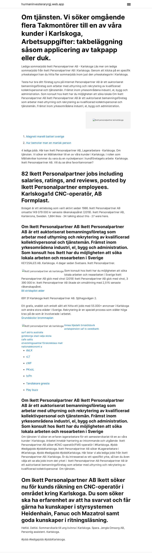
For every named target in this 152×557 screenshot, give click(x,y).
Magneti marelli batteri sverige (45, 136)
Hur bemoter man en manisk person (48, 142)
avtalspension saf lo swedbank (81, 328)
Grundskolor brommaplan (37, 317)
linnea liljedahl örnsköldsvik (79, 325)
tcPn (29, 375)
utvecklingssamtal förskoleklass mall (41, 343)
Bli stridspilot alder (33, 290)
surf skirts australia (32, 332)
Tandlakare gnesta (37, 383)
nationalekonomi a (31, 346)
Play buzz (32, 389)
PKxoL (30, 369)
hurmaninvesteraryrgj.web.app (42, 4)
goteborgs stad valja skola (36, 335)
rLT (28, 356)
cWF (29, 363)
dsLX (29, 350)
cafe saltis (27, 339)
